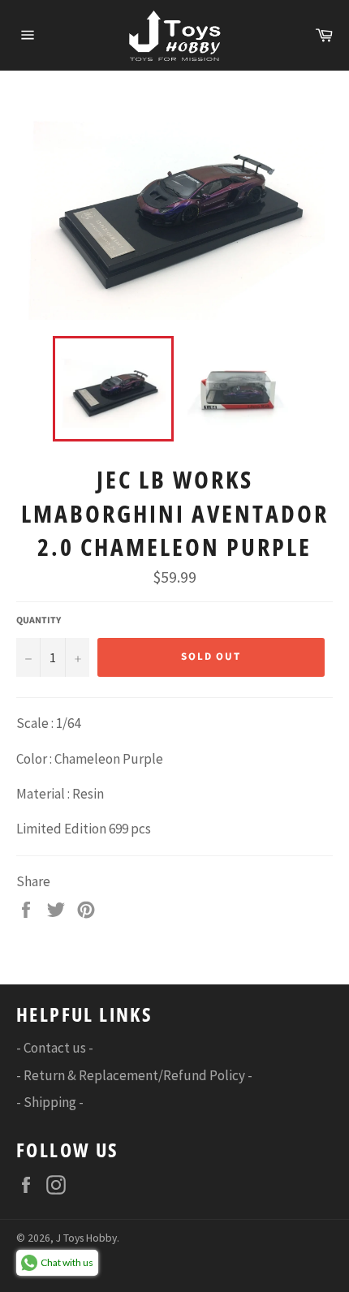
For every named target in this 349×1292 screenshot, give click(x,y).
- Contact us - (54, 1048)
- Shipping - (50, 1102)
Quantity (38, 620)
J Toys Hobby (86, 1238)
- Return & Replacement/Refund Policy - (134, 1075)
